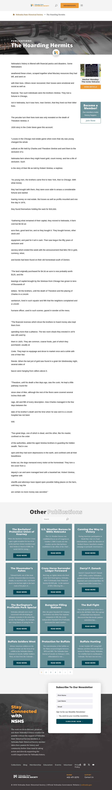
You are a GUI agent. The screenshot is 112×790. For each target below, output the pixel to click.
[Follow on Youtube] (93, 764)
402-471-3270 (73, 777)
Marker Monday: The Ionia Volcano (91, 80)
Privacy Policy (78, 766)
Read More (22, 555)
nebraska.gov (86, 785)
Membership (35, 765)
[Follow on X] (89, 764)
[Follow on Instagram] (84, 764)
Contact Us (89, 777)
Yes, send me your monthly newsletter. (73, 716)
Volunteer (68, 765)
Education (48, 765)
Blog (25, 765)
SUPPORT (88, 775)
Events (58, 765)
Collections (16, 765)
